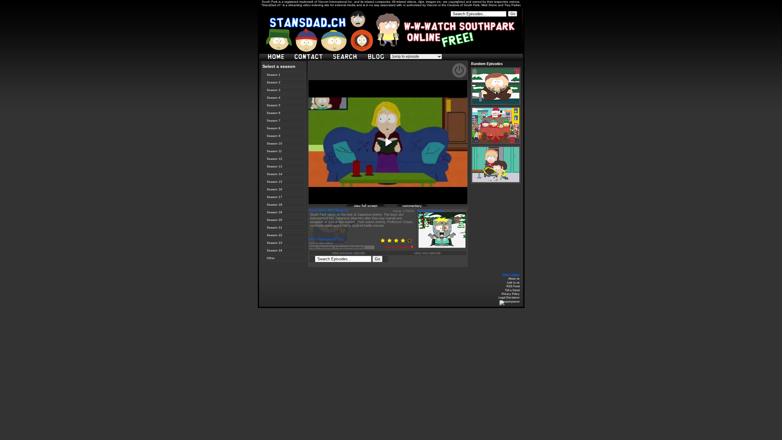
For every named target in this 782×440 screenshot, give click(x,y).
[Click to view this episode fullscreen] (366, 206)
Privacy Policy (511, 293)
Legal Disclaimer (509, 297)
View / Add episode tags (326, 239)
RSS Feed (513, 286)
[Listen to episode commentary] (416, 206)
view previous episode (348, 253)
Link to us (513, 282)
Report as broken (397, 247)
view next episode (427, 253)
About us (514, 278)
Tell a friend (512, 290)
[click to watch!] (495, 86)
